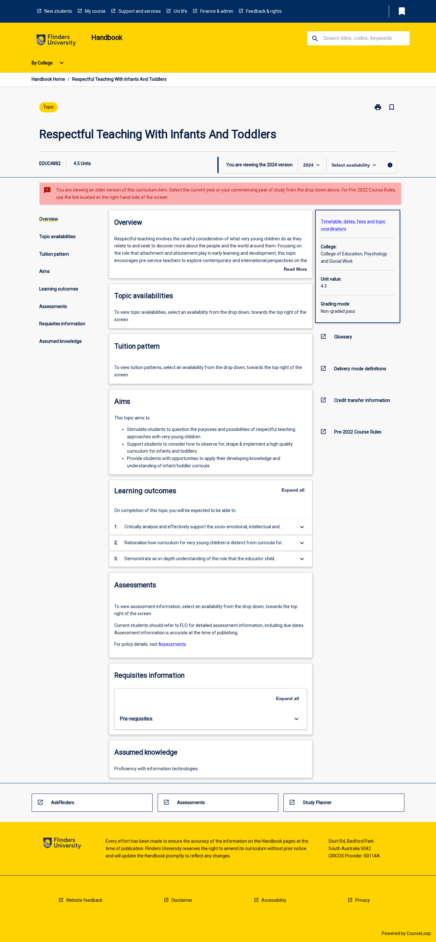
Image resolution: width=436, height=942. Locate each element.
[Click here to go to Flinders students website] (56, 41)
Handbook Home (48, 79)
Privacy (362, 900)
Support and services (139, 11)
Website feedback (84, 900)
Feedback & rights (264, 11)
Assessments (172, 644)
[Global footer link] (62, 844)
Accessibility (273, 900)
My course (95, 11)
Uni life (180, 11)
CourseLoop (419, 933)
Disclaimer (181, 900)
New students (58, 11)
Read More (295, 270)
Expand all (293, 490)
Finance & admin (216, 11)
